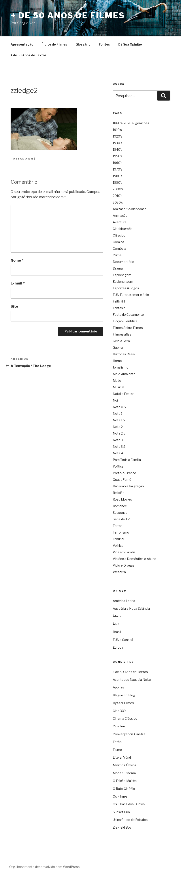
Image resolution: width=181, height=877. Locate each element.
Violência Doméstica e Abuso (134, 559)
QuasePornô (122, 479)
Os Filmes (120, 796)
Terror (117, 526)
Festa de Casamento (128, 314)
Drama (118, 268)
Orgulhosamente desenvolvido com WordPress (44, 867)
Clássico (119, 235)
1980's (118, 176)
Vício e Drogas (123, 565)
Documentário (123, 262)
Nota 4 (118, 453)
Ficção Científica (125, 321)
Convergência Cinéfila (129, 734)
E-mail (18, 283)
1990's (118, 182)
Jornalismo (120, 367)
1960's (118, 163)
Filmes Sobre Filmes (128, 328)
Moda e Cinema (124, 773)
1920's (117, 136)
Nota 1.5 (119, 420)
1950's (118, 156)
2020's (118, 202)
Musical (118, 387)
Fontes (104, 44)
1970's (117, 169)
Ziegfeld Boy (122, 827)
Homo (117, 361)
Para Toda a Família (127, 460)
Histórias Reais (124, 354)
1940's (118, 149)
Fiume (117, 750)
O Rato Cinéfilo (124, 789)
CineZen (119, 726)
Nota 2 (118, 427)
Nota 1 (117, 413)
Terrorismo (121, 532)
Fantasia (119, 308)
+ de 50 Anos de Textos (29, 55)
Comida (118, 242)
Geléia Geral (121, 341)
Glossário (82, 44)
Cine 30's (119, 711)
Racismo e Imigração (128, 486)
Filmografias (122, 334)
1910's (117, 130)
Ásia (116, 624)
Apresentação (22, 44)
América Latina (124, 601)
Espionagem (122, 275)
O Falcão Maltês (125, 781)
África (117, 616)
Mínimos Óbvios (124, 765)
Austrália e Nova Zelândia (131, 608)
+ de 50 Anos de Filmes (68, 15)
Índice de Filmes (54, 44)
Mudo (117, 380)
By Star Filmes (123, 703)
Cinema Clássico (125, 718)
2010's (118, 196)
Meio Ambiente (124, 374)
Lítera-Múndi (122, 757)
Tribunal (118, 539)
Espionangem (123, 281)
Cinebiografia (122, 229)
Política (118, 466)
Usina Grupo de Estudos (130, 820)
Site (14, 306)
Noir (116, 400)
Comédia (119, 248)
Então (117, 742)
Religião (118, 493)
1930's (117, 143)
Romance (120, 506)
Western (119, 572)
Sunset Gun (121, 812)
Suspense (120, 512)
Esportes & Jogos (126, 288)
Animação (120, 215)
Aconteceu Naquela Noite (132, 679)
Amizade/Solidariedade (130, 209)
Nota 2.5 (119, 433)
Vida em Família (124, 552)
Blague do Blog (124, 695)
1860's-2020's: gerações (131, 123)
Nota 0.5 (119, 407)
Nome (17, 260)
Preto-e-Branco (124, 473)
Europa (118, 647)
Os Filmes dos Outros (129, 804)
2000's (118, 189)
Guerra (118, 347)
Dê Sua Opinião (130, 44)
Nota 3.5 (119, 446)
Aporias (118, 687)
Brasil (117, 632)
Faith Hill (119, 301)
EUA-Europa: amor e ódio (131, 295)
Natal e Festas (123, 394)
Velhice (118, 545)
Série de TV (121, 519)
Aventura (119, 222)
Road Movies (122, 499)
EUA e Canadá (123, 640)
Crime (117, 255)
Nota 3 (118, 440)
